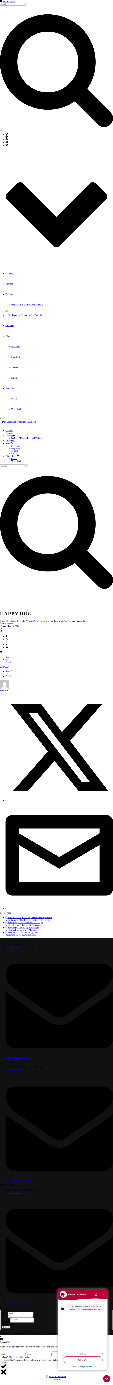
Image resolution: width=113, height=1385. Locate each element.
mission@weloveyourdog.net (18, 1303)
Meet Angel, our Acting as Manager (21, 930)
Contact (14, 367)
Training (9, 294)
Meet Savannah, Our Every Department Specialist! (28, 920)
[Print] (1, 652)
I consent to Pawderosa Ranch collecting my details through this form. (33, 1360)
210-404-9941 (9, 1)
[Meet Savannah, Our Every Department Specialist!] (29, 917)
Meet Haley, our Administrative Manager (23, 925)
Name (5, 1313)
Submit (6, 1327)
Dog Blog (15, 357)
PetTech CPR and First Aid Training (27, 304)
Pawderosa (8, 624)
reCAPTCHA (8, 1324)
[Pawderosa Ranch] (24, 315)
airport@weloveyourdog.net (18, 1057)
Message (6, 1322)
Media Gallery (17, 409)
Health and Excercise (16, 621)
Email (5, 1316)
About (8, 336)
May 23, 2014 (13, 626)
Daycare (9, 284)
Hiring (14, 378)
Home (2, 621)
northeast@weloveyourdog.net (19, 1180)
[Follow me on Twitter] (59, 800)
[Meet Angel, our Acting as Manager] (22, 927)
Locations (15, 346)
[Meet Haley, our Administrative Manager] (24, 922)
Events (14, 399)
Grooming (10, 325)
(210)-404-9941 (14, 947)
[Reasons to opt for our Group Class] (22, 932)
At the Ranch (11, 388)
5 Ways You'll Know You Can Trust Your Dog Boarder (51, 621)
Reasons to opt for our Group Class (21, 935)
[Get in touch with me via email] (59, 908)
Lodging (9, 273)
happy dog (4, 666)
